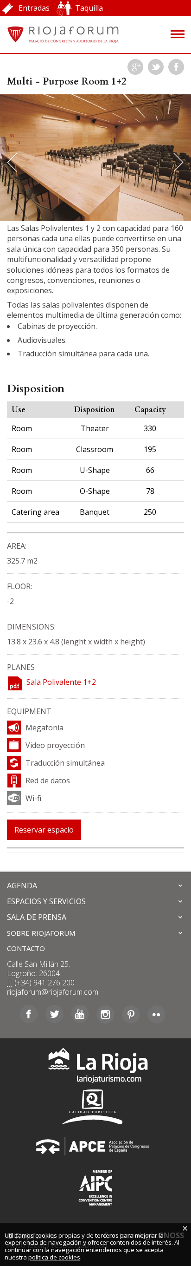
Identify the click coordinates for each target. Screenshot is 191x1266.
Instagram (105, 1014)
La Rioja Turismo (95, 1067)
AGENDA (22, 885)
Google (135, 67)
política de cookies (54, 1257)
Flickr (156, 1014)
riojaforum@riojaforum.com (52, 992)
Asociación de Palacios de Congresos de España (95, 1146)
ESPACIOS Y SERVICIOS (46, 901)
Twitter (156, 67)
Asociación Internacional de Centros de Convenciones (95, 1186)
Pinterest (131, 1014)
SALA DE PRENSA (36, 917)
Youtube (80, 1014)
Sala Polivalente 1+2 (61, 682)
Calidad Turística (95, 1107)
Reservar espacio (44, 830)
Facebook (176, 67)
